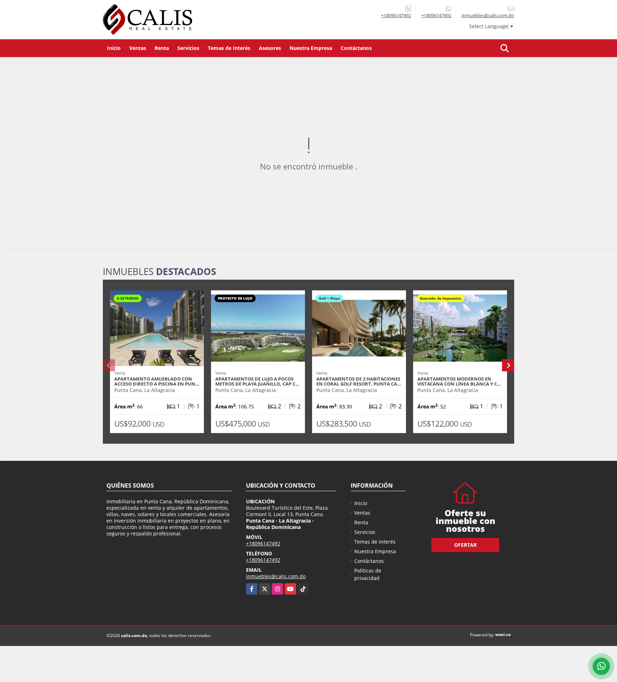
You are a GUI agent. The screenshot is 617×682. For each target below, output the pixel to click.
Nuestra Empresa (311, 48)
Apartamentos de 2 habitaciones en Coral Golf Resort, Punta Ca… (358, 381)
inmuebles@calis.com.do (276, 576)
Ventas (137, 48)
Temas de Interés (229, 48)
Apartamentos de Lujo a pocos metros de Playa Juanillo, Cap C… (257, 381)
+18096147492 (396, 15)
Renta (162, 48)
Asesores (270, 48)
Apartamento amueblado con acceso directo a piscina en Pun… (156, 381)
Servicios (188, 48)
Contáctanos (356, 48)
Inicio (114, 48)
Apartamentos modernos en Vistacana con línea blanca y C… (459, 381)
